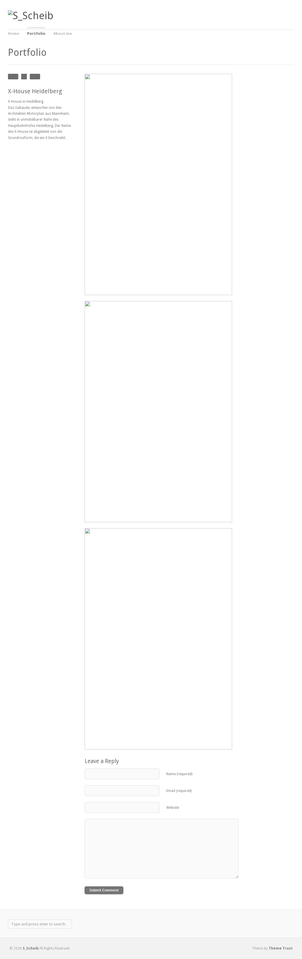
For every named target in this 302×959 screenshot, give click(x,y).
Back (24, 76)
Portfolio (36, 33)
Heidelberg (13, 76)
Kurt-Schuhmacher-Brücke (35, 76)
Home (13, 33)
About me (62, 33)
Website (172, 808)
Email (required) (179, 791)
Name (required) (179, 774)
